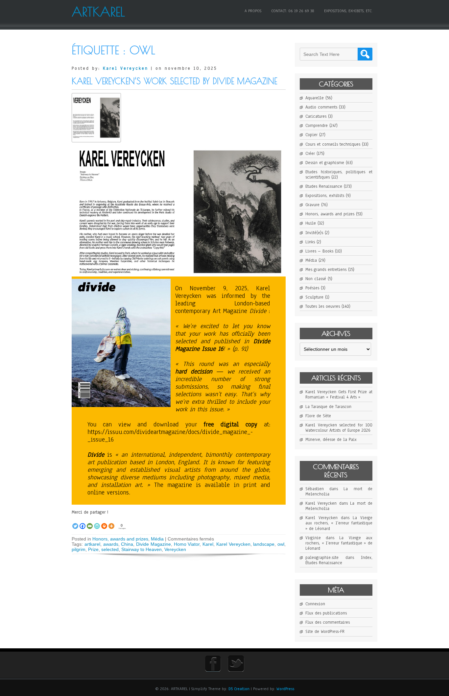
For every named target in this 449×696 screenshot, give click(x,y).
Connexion (315, 604)
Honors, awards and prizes (120, 538)
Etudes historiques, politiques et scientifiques (338, 174)
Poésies (312, 288)
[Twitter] (75, 522)
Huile (310, 223)
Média (157, 538)
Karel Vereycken (125, 68)
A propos (253, 10)
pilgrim (78, 549)
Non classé (315, 279)
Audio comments (321, 107)
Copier (311, 135)
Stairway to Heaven (141, 549)
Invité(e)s (314, 233)
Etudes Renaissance (323, 186)
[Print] (104, 522)
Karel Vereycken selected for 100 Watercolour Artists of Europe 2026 (338, 427)
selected (110, 549)
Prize (93, 549)
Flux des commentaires (327, 622)
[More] (111, 522)
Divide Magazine (153, 544)
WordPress (285, 688)
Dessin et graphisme (324, 163)
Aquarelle (314, 98)
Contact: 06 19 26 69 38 (292, 10)
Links (310, 242)
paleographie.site (322, 558)
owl (280, 544)
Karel (207, 544)
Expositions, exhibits (324, 196)
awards (110, 544)
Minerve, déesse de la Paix (331, 440)
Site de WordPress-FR (324, 632)
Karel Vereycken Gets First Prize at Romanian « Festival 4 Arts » (338, 394)
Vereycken (175, 549)
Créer (310, 153)
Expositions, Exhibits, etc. (348, 10)
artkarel (92, 544)
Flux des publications (326, 613)
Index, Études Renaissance (338, 560)
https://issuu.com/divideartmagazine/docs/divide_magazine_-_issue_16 (170, 436)
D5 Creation (238, 688)
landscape (263, 544)
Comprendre (316, 126)
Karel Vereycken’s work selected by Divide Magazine (174, 81)
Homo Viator (187, 544)
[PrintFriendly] (97, 522)
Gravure (312, 205)
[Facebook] (82, 522)
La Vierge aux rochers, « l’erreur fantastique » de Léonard (338, 523)
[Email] (90, 522)
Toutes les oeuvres (322, 306)
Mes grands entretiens (325, 270)
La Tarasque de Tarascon (328, 407)
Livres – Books (319, 251)
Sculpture (314, 297)
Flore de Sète (318, 416)
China (127, 544)
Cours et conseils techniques (332, 144)
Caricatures (315, 116)
